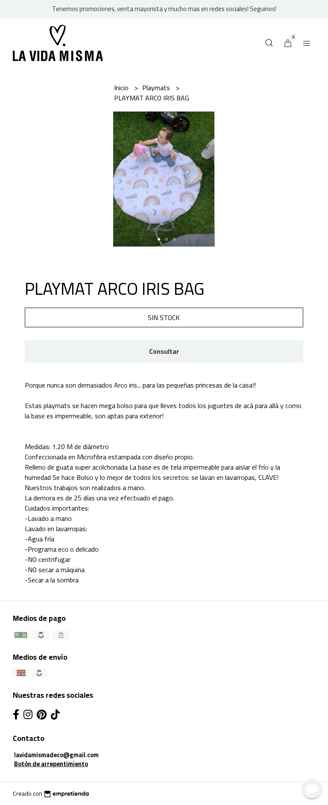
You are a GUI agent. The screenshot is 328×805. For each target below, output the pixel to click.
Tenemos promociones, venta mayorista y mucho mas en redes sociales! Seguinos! (164, 9)
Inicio (122, 87)
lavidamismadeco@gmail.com (56, 755)
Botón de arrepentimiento (51, 764)
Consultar (164, 351)
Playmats (157, 87)
